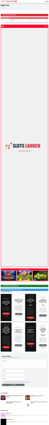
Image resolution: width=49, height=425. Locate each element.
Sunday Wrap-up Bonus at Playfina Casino (18, 331)
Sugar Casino (8, 413)
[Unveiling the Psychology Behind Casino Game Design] (3, 399)
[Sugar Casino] (3, 417)
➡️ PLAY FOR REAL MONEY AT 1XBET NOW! (12, 289)
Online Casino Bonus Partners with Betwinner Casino (39, 402)
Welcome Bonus (7, 325)
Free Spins (19, 298)
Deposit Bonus (5, 298)
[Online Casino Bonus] (9, 1)
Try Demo (9, 275)
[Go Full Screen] (3, 26)
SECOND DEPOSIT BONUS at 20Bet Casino (43, 301)
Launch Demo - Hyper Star (24, 150)
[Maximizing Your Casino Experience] (27, 399)
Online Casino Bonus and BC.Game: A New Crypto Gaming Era (13, 402)
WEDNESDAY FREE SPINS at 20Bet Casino (18, 301)
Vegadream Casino (9, 419)
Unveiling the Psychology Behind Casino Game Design (14, 396)
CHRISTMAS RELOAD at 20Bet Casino (31, 301)
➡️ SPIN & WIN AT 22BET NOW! (9, 15)
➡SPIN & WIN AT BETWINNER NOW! (10, 286)
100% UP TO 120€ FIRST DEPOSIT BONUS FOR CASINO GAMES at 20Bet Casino (6, 330)
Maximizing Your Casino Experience (37, 395)
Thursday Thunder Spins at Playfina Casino (42, 330)
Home (1, 8)
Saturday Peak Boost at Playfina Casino (30, 331)
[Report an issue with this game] (1, 26)
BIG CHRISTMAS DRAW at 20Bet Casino (6, 303)
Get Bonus (6, 313)
